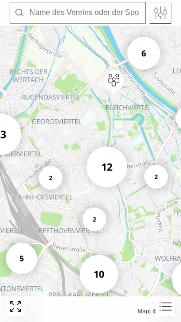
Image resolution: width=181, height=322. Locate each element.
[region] (90, 161)
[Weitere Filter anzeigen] (160, 13)
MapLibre (150, 311)
